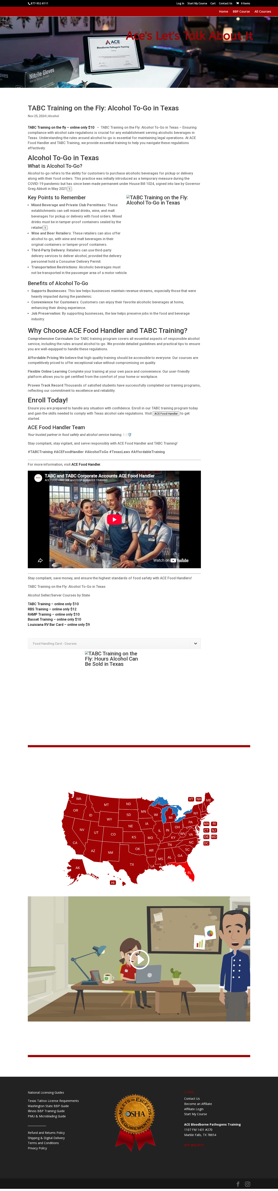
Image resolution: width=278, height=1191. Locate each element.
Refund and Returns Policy (46, 1133)
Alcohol (53, 116)
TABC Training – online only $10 (53, 604)
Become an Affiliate (198, 1104)
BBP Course (241, 11)
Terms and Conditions (43, 1143)
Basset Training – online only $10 (54, 619)
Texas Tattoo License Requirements (53, 1101)
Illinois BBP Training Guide (46, 1111)
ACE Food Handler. (86, 464)
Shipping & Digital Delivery (46, 1138)
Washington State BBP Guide (48, 1106)
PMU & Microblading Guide (47, 1116)
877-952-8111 (194, 1145)
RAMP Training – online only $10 (53, 614)
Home (223, 11)
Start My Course (197, 3)
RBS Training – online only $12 (52, 609)
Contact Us (225, 3)
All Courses (263, 11)
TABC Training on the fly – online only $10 (62, 127)
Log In (180, 3)
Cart (213, 3)
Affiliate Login (194, 1109)
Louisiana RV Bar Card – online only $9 (59, 625)
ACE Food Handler (166, 413)
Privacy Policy (37, 1148)
